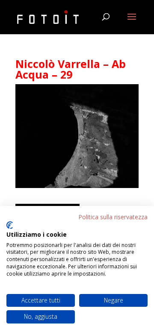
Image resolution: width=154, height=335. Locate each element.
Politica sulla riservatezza (113, 217)
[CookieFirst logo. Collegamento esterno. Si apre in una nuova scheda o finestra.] (9, 225)
